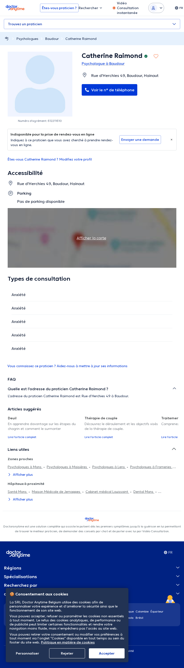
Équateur (156, 611)
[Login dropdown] (156, 8)
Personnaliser (27, 653)
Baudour (52, 39)
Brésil (139, 617)
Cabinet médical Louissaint (107, 491)
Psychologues (27, 39)
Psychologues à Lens (109, 467)
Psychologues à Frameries (151, 467)
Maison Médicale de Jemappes (56, 491)
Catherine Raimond (81, 39)
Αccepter (107, 653)
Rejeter (67, 653)
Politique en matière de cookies (68, 642)
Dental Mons (143, 491)
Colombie (142, 611)
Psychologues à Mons (25, 467)
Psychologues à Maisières (67, 467)
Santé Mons (18, 491)
